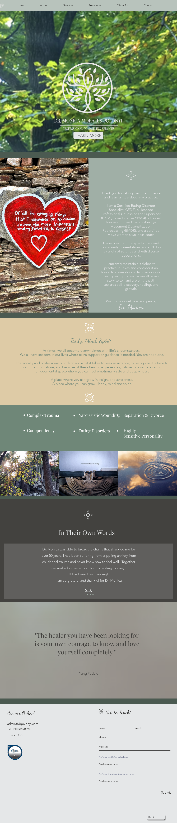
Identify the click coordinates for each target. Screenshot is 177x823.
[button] (68, 5)
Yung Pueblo (88, 673)
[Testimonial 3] (93, 594)
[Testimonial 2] (90, 594)
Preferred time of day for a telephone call (117, 774)
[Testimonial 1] (87, 594)
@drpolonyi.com (27, 724)
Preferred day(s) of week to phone (113, 757)
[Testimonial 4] (84, 594)
